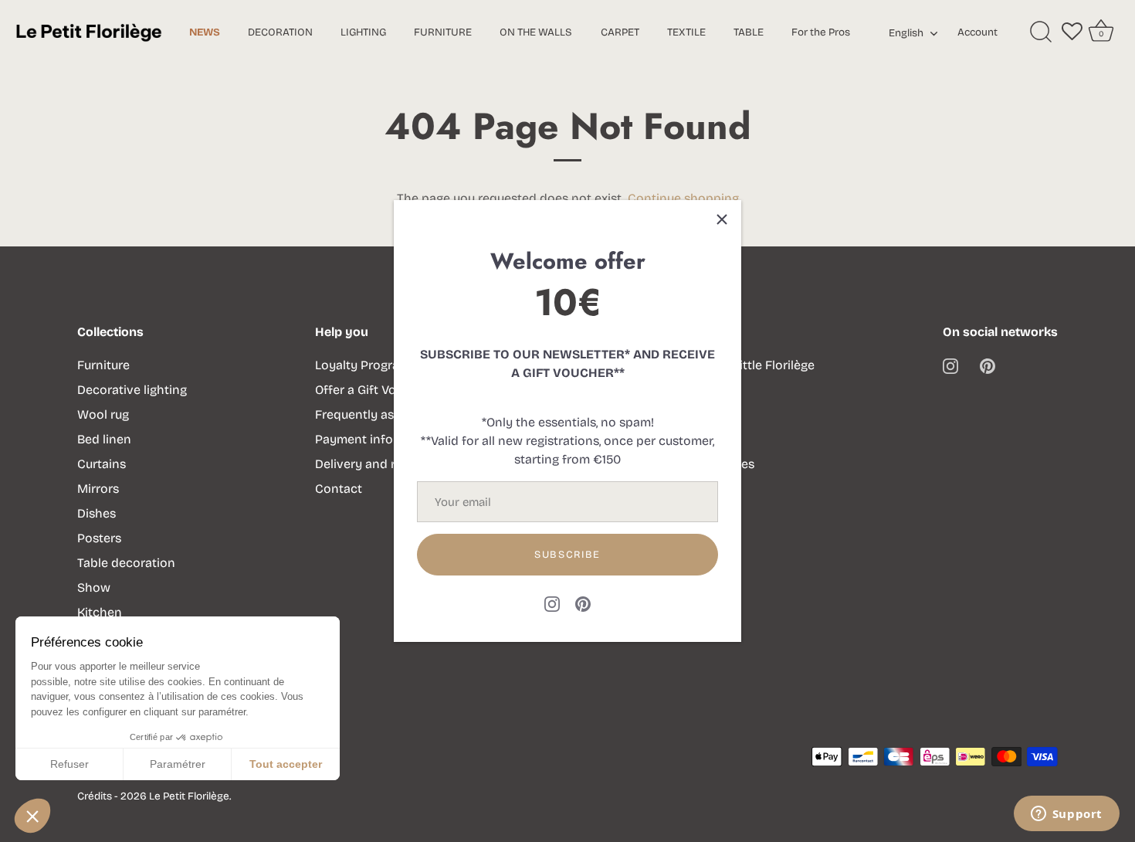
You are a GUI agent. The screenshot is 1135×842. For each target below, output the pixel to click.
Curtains (101, 464)
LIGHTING (363, 32)
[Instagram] (552, 603)
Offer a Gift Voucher (372, 389)
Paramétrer (177, 764)
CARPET (620, 32)
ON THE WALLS (536, 32)
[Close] (722, 219)
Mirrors (98, 488)
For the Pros (820, 32)
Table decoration (126, 562)
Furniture (103, 365)
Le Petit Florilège (189, 796)
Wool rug (103, 414)
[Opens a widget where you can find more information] (1066, 815)
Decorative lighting (132, 389)
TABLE (749, 32)
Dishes (96, 513)
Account (977, 32)
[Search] (1041, 32)
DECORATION (280, 32)
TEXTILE (686, 32)
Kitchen (99, 612)
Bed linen (104, 439)
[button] (32, 815)
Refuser (69, 764)
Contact (338, 488)
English (906, 33)
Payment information (377, 439)
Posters (99, 538)
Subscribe (567, 554)
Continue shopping (683, 198)
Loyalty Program (362, 365)
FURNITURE (443, 32)
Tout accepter (285, 764)
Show (93, 587)
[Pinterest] (583, 603)
